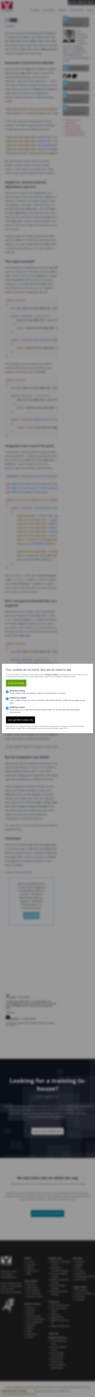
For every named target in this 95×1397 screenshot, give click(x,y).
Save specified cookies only (20, 720)
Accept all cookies (16, 683)
